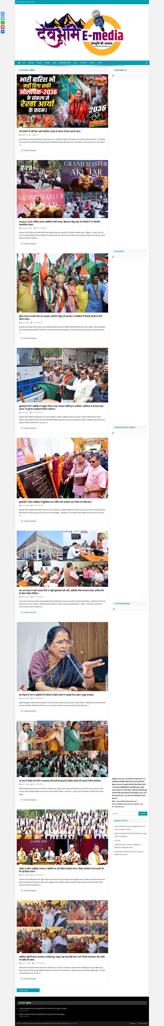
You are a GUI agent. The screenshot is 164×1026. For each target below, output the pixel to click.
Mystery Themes (72, 1023)
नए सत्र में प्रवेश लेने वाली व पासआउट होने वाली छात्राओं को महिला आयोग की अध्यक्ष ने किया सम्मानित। (60, 780)
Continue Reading (29, 150)
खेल (75, 63)
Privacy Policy (143, 1023)
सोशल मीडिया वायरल (65, 63)
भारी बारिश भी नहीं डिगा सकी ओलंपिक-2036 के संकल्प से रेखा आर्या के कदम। (50, 131)
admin (37, 135)
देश (24, 63)
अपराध (100, 63)
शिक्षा (54, 63)
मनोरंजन (92, 63)
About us (133, 1023)
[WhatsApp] (2, 22)
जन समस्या (83, 63)
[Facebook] (2, 14)
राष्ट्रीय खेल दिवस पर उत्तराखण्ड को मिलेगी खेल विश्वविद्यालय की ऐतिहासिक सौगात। (127, 846)
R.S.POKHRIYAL (41, 228)
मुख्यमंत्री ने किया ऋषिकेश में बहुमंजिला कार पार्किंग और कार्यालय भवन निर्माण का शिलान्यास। (55, 502)
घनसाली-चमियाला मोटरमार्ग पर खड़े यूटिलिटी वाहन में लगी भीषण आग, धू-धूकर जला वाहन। (129, 828)
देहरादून (39, 63)
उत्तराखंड (31, 63)
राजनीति (47, 63)
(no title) (117, 840)
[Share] (2, 31)
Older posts (24, 990)
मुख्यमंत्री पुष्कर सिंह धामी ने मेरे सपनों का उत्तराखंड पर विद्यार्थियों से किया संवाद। (128, 853)
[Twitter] (2, 18)
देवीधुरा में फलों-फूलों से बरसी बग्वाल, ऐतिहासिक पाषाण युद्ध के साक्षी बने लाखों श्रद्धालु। (130, 835)
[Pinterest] (2, 27)
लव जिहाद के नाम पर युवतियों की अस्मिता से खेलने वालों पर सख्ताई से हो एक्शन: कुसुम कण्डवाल (56, 695)
